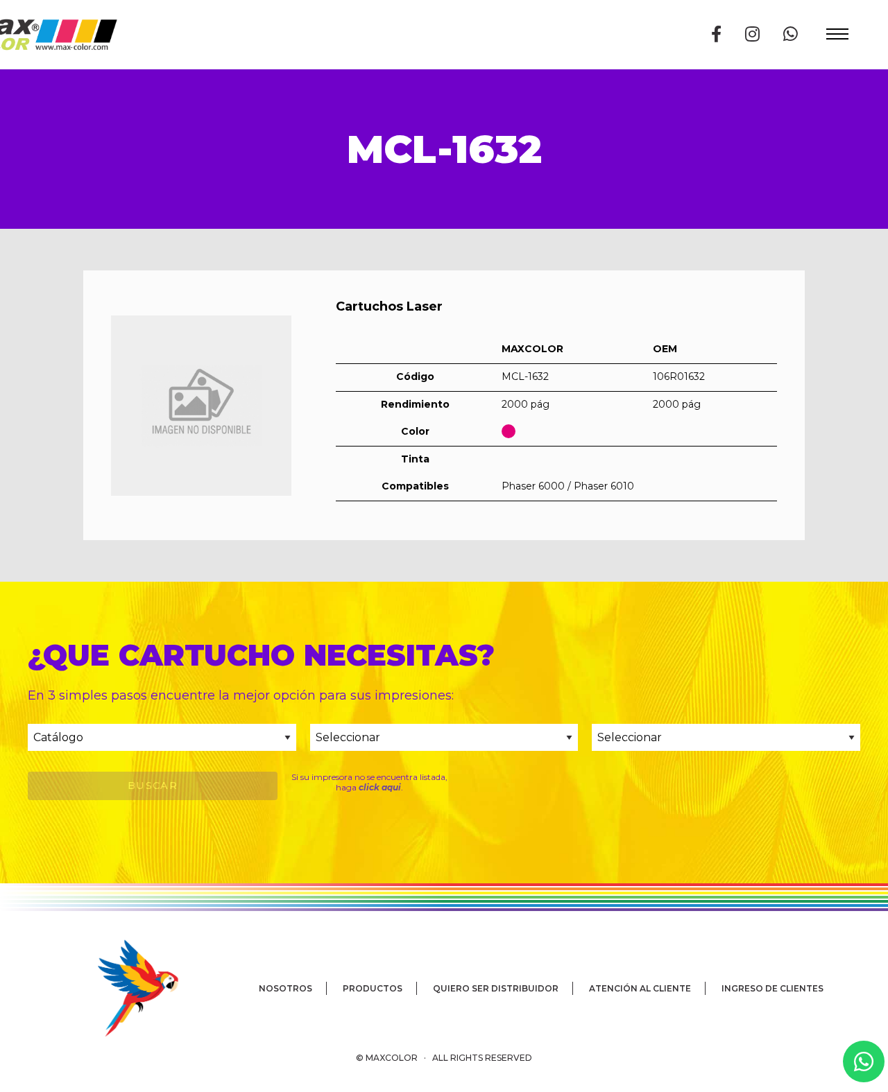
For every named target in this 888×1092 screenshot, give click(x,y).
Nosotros (285, 988)
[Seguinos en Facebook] (716, 34)
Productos (372, 988)
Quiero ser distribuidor (495, 988)
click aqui (380, 787)
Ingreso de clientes (772, 988)
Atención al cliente (640, 988)
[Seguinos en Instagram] (752, 34)
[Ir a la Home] (118, 987)
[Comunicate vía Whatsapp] (790, 34)
